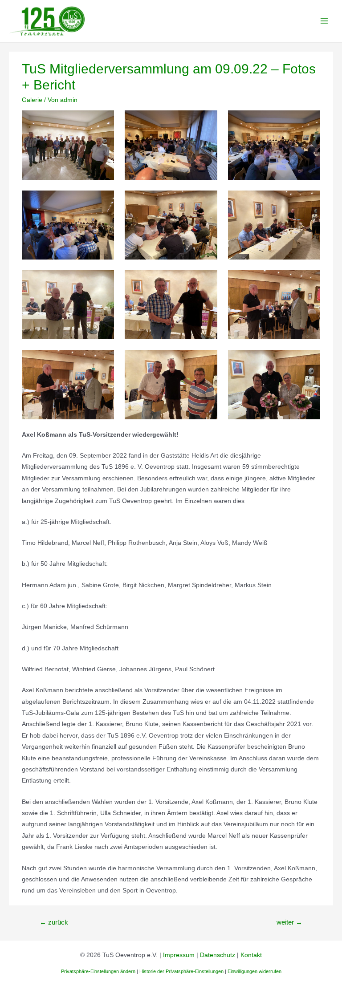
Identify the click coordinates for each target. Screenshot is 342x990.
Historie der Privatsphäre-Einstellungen (181, 971)
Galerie (32, 100)
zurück (54, 922)
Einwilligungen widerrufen (254, 971)
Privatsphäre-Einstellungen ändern (98, 971)
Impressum (179, 955)
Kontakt (251, 955)
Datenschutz (217, 955)
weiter (289, 922)
